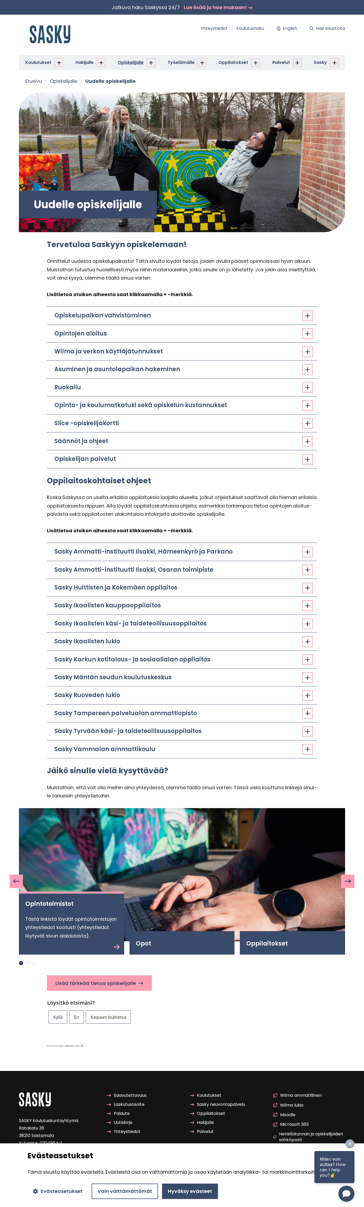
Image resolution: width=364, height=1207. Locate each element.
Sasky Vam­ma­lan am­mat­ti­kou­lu (104, 749)
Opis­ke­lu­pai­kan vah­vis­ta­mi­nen (102, 315)
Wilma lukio (292, 1105)
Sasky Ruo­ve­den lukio (87, 695)
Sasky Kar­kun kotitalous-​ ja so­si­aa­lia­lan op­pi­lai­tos (132, 659)
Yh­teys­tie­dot (214, 28)
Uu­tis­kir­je (123, 1122)
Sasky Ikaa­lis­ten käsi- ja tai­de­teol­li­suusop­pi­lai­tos (130, 623)
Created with (63, 1046)
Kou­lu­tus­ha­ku (250, 28)
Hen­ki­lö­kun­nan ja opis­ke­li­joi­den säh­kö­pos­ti (311, 1137)
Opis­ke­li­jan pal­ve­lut (85, 459)
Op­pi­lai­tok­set (233, 62)
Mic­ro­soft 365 (294, 1125)
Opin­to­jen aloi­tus (80, 333)
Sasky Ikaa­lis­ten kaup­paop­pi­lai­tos (107, 605)
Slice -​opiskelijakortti (86, 423)
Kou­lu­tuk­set (38, 62)
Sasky (320, 62)
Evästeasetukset (61, 1191)
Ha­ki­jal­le (84, 62)
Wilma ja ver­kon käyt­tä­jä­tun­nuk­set (108, 351)
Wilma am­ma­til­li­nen (301, 1095)
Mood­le (288, 1115)
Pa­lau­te (122, 1113)
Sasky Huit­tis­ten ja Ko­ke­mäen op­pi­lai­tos (115, 587)
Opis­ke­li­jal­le (131, 62)
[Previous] (16, 881)
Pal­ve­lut (281, 62)
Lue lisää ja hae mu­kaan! (216, 7)
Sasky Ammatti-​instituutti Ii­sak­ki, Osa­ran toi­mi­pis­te (133, 570)
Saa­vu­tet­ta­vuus (130, 1095)
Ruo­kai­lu (67, 387)
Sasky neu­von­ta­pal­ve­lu (221, 1104)
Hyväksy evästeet (190, 1191)
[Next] (347, 881)
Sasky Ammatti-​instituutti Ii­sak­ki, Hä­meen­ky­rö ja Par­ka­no (143, 551)
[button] (57, 1017)
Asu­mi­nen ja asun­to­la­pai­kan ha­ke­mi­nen (117, 369)
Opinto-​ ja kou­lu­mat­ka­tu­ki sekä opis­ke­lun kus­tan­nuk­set (140, 405)
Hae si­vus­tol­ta (330, 28)
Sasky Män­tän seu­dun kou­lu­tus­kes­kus (113, 677)
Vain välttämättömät (125, 1191)
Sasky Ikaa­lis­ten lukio (87, 641)
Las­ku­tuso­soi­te (129, 1104)
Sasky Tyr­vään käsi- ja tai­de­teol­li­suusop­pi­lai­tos (128, 731)
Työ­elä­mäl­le (181, 62)
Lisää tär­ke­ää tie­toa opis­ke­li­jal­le (95, 983)
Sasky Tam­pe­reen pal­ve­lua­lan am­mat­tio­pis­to (125, 713)
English (290, 28)
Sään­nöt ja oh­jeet (81, 441)
